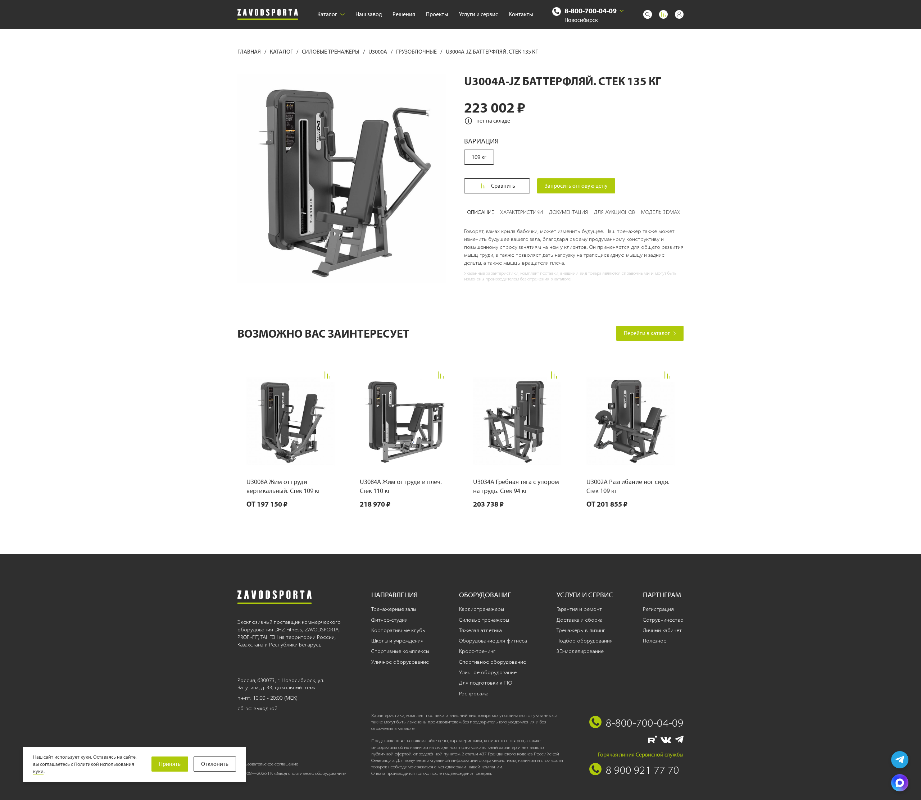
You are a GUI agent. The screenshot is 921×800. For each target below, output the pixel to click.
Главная (249, 51)
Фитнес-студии (389, 620)
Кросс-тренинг (477, 651)
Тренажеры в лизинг (581, 630)
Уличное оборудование (400, 662)
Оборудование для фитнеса (493, 641)
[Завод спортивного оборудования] (267, 14)
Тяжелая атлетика (480, 630)
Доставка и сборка (580, 620)
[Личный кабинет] (679, 14)
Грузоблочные (417, 51)
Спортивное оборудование (492, 662)
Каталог (327, 14)
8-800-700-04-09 (590, 10)
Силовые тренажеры (331, 51)
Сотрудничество (663, 620)
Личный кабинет (662, 630)
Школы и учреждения (397, 641)
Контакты (521, 14)
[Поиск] (647, 14)
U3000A (378, 51)
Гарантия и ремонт (579, 609)
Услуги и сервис (478, 14)
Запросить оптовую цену (576, 185)
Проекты (437, 14)
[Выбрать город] (622, 11)
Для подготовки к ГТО (485, 683)
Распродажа (474, 693)
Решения (404, 14)
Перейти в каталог (647, 333)
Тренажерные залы (393, 609)
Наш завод (368, 14)
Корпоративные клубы (398, 630)
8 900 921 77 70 (642, 770)
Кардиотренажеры (481, 609)
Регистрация (658, 609)
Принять (170, 763)
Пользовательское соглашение (267, 764)
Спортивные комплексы (400, 651)
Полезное (654, 641)
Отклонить (214, 763)
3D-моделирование (580, 651)
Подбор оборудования (585, 641)
